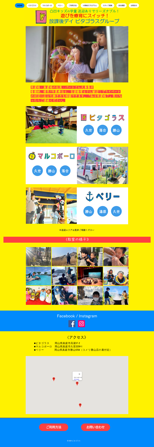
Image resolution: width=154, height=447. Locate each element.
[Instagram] (81, 323)
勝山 (88, 211)
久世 (88, 130)
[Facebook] (71, 323)
